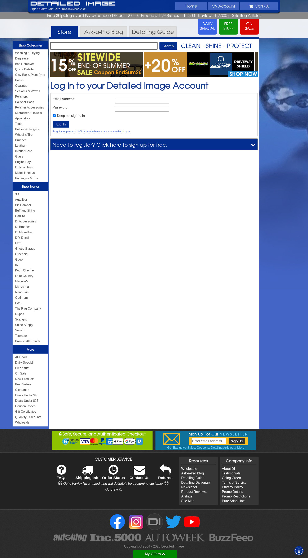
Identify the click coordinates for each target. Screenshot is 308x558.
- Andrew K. (113, 489)
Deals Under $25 (26, 400)
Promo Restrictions (236, 496)
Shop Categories (30, 45)
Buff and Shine (25, 210)
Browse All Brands (27, 341)
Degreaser (22, 58)
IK (16, 265)
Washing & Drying (27, 53)
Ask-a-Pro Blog (192, 473)
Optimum (21, 297)
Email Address (63, 99)
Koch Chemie (24, 270)
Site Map (187, 501)
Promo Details (232, 491)
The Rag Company (28, 308)
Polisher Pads (24, 102)
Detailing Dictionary (196, 482)
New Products (25, 379)
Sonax (19, 330)
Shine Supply (24, 325)
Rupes (19, 314)
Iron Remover (24, 64)
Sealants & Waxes (27, 91)
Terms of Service (234, 482)
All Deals (21, 357)
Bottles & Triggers (27, 129)
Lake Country (24, 276)
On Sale (20, 373)
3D (17, 194)
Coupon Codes (25, 406)
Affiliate (186, 496)
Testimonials (231, 473)
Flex (18, 243)
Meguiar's (21, 281)
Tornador (21, 335)
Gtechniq (21, 254)
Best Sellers (23, 384)
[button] (299, 550)
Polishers (21, 96)
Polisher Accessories (29, 107)
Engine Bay (23, 162)
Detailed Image (72, 3)
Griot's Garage (25, 248)
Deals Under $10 (26, 395)
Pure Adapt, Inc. (233, 501)
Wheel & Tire (23, 134)
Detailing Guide (192, 478)
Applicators (22, 118)
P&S (18, 303)
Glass (19, 156)
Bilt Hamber (23, 205)
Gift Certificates (25, 411)
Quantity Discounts (28, 417)
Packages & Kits (26, 178)
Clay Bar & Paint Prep (30, 74)
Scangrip (21, 319)
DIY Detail (22, 237)
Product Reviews (194, 491)
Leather (20, 145)
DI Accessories (25, 221)
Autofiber (21, 199)
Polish (19, 80)
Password (60, 107)
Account (223, 6)
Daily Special (24, 362)
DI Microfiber (24, 232)
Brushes (21, 140)
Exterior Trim (24, 167)
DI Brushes (23, 227)
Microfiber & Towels (28, 113)
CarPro (20, 216)
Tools (18, 123)
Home (191, 6)
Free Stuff (21, 368)
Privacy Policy (232, 487)
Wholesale (22, 422)
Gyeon (19, 259)
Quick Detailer (25, 69)
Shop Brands (30, 186)
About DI (228, 468)
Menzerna (22, 286)
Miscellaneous (25, 172)
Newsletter (189, 487)
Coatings (21, 85)
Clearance (22, 389)
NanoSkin (21, 292)
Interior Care (23, 151)
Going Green (231, 478)
